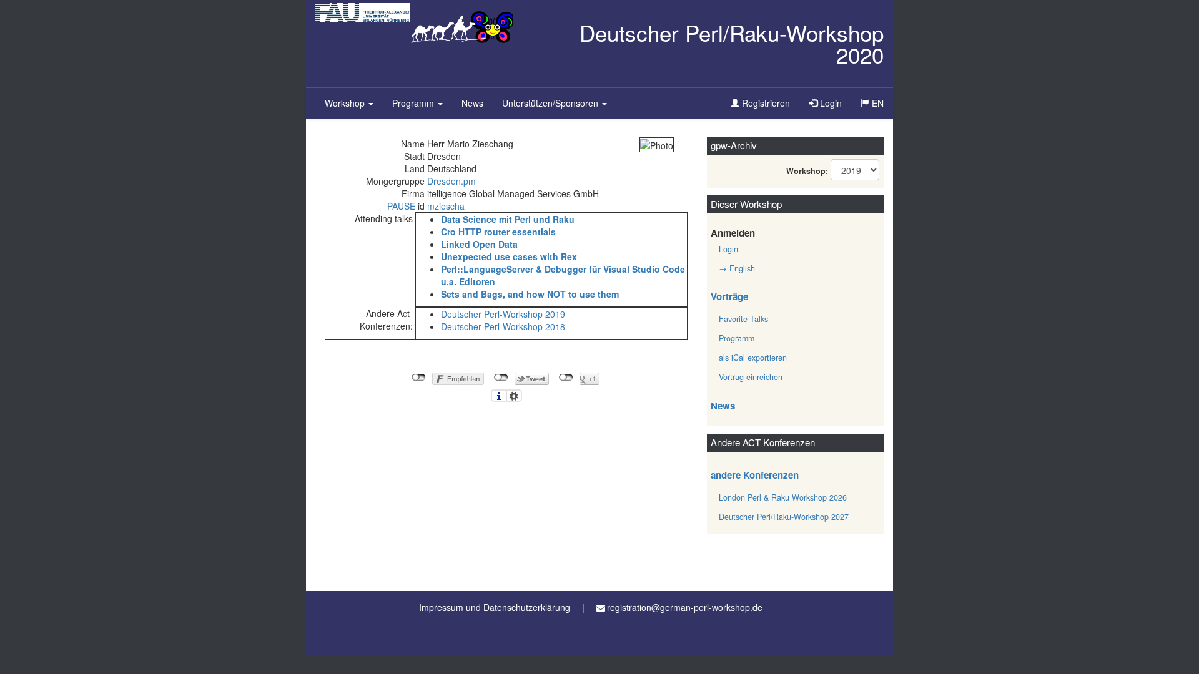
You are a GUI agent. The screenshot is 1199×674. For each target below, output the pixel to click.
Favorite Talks (743, 319)
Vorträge (729, 296)
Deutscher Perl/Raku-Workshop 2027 (784, 516)
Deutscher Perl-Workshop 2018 (503, 326)
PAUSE (401, 206)
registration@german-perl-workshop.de (684, 607)
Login (829, 103)
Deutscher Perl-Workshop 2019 (503, 314)
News (472, 103)
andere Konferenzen (755, 475)
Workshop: (807, 171)
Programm (414, 103)
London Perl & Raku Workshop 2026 (783, 497)
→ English (737, 268)
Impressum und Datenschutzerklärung (494, 607)
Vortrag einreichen (750, 377)
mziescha (446, 206)
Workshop (346, 103)
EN (881, 107)
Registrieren (764, 103)
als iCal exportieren (753, 357)
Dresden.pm (451, 181)
